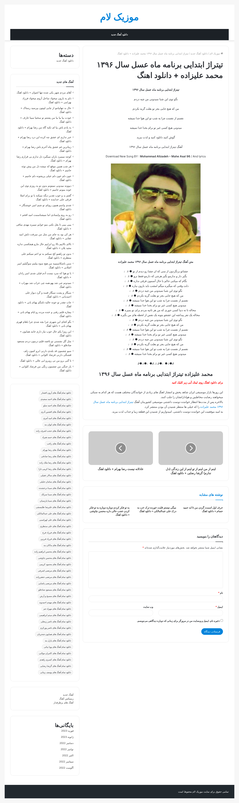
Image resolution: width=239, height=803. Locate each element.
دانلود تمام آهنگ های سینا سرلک (56, 494)
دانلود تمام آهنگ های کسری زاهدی (55, 659)
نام (220, 592)
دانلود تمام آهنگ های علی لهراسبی (55, 519)
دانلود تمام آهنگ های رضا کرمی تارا (55, 469)
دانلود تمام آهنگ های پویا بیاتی (57, 646)
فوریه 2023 (67, 730)
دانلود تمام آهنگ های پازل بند (58, 640)
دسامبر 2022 (67, 743)
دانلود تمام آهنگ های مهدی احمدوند (55, 602)
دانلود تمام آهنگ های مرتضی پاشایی (54, 583)
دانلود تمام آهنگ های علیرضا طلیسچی (53, 507)
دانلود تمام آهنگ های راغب (59, 443)
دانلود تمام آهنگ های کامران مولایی (55, 653)
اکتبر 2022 (68, 755)
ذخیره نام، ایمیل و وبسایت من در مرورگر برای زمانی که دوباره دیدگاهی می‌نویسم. (178, 620)
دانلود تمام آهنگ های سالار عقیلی (56, 475)
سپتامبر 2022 (66, 761)
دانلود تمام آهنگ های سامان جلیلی (55, 481)
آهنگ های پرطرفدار (64, 702)
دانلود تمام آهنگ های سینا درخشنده (55, 488)
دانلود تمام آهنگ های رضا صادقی (56, 456)
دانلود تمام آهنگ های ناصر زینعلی (56, 621)
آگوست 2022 (66, 767)
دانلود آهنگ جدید (119, 34)
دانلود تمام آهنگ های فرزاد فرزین (56, 538)
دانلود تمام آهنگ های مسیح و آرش (55, 596)
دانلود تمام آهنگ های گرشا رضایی (55, 666)
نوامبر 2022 (67, 749)
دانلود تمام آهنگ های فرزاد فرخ (56, 532)
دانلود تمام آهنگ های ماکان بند (57, 545)
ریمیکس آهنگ (66, 698)
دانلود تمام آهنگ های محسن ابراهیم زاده (52, 551)
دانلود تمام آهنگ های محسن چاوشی (54, 558)
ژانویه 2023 (67, 736)
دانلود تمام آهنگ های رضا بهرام (57, 449)
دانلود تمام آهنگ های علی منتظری (55, 526)
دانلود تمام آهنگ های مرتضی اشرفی (54, 570)
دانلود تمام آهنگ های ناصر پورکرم (55, 627)
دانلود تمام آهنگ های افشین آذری (56, 411)
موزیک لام (215, 53)
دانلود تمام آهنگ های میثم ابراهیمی (55, 615)
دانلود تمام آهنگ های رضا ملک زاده (55, 462)
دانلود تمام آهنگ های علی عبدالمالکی (54, 513)
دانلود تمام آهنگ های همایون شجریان (54, 634)
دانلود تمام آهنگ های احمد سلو (57, 405)
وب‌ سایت (148, 606)
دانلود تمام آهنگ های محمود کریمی (55, 564)
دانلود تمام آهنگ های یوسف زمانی (55, 672)
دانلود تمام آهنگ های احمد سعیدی (56, 399)
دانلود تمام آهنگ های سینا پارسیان (55, 500)
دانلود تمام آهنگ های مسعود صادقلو (54, 589)
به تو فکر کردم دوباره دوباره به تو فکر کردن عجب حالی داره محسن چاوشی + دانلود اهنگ (109, 511)
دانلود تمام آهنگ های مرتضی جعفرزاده (53, 577)
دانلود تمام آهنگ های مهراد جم (57, 608)
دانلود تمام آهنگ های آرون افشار (56, 392)
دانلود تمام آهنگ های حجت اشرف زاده (53, 430)
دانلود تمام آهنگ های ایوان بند (57, 424)
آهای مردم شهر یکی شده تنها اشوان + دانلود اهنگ (44, 92)
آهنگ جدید (68, 694)
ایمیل (219, 606)
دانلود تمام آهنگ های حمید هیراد (56, 437)
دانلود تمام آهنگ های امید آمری (57, 418)
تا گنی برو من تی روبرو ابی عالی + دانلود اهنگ (45, 360)
